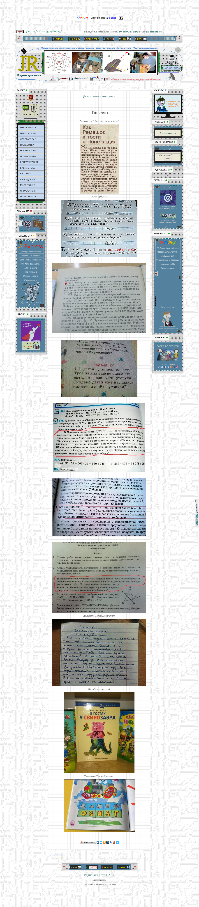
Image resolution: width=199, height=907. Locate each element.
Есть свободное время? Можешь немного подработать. (168, 327)
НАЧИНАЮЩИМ (28, 133)
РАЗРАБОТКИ (27, 145)
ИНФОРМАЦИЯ (28, 127)
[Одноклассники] (104, 842)
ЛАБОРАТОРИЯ (28, 139)
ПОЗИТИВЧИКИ (28, 196)
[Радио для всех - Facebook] (165, 368)
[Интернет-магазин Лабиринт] (31, 341)
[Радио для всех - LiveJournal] (159, 368)
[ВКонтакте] (98, 842)
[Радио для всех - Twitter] (162, 368)
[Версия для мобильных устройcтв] (41, 33)
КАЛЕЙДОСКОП (28, 179)
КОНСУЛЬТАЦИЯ (29, 162)
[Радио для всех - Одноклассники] (171, 368)
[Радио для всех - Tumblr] (174, 368)
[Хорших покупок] (31, 303)
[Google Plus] (114, 842)
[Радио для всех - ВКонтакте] (168, 368)
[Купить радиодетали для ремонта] (99, 96)
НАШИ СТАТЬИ (28, 150)
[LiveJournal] (111, 842)
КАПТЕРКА (25, 173)
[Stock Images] (168, 205)
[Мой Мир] (107, 842)
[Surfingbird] (117, 842)
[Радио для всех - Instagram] (177, 368)
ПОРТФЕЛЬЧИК (28, 156)
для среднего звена (161, 32)
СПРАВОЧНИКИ (28, 191)
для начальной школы (135, 32)
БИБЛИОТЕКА (27, 168)
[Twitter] (101, 842)
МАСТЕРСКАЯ (27, 185)
